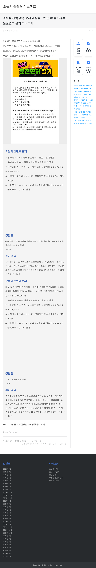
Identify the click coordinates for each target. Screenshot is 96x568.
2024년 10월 (7, 533)
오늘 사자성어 (54, 472)
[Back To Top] (90, 562)
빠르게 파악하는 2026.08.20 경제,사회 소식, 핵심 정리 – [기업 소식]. (83, 120)
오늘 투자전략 (54, 481)
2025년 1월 (7, 524)
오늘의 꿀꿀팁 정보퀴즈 (45, 565)
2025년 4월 (7, 516)
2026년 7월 (7, 472)
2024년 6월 (7, 545)
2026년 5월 (7, 478)
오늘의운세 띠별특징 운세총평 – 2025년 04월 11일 (22, 441)
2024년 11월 (7, 530)
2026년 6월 (7, 475)
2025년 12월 (7, 492)
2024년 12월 (7, 527)
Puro (61, 565)
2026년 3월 (7, 483)
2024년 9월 (7, 536)
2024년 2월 (7, 556)
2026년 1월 (7, 489)
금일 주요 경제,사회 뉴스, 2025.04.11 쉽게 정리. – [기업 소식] (44, 444)
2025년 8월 (7, 504)
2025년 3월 (7, 518)
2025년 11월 (7, 495)
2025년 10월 (7, 498)
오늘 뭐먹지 (53, 469)
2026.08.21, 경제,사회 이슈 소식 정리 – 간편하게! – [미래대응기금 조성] (83, 94)
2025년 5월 (7, 513)
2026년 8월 (7, 469)
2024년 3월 (7, 553)
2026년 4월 (7, 481)
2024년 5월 (7, 547)
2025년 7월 (7, 507)
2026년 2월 (7, 486)
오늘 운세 (52, 475)
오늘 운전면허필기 (11, 432)
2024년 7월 (7, 542)
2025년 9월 (7, 501)
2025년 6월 (7, 510)
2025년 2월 (7, 521)
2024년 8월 (7, 539)
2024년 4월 (7, 550)
